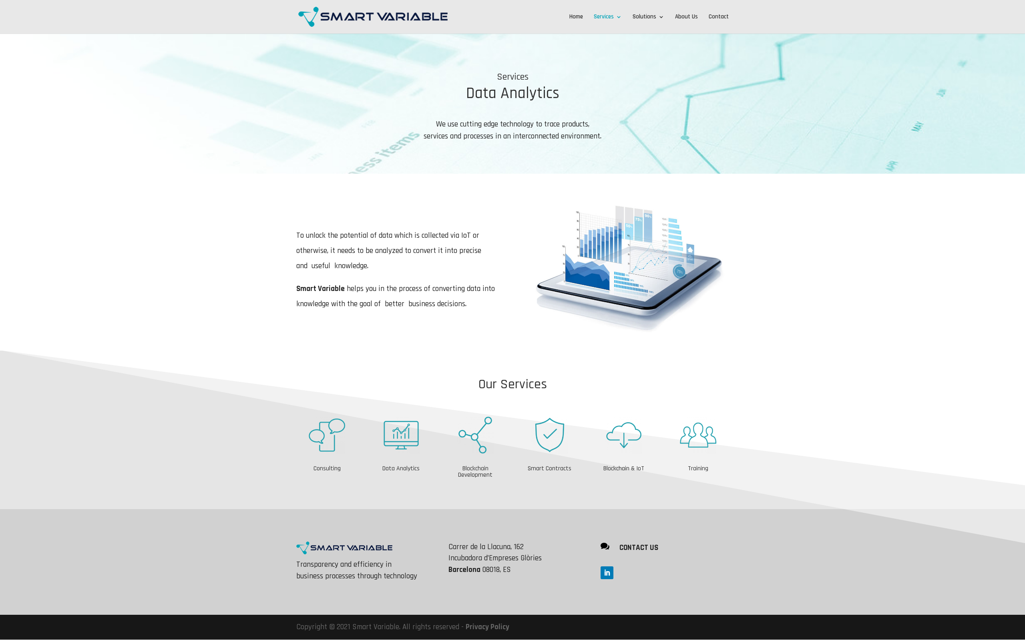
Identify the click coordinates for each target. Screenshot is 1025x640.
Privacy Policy (487, 627)
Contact (719, 17)
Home (576, 17)
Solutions (644, 17)
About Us (686, 17)
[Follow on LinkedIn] (607, 572)
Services (604, 17)
